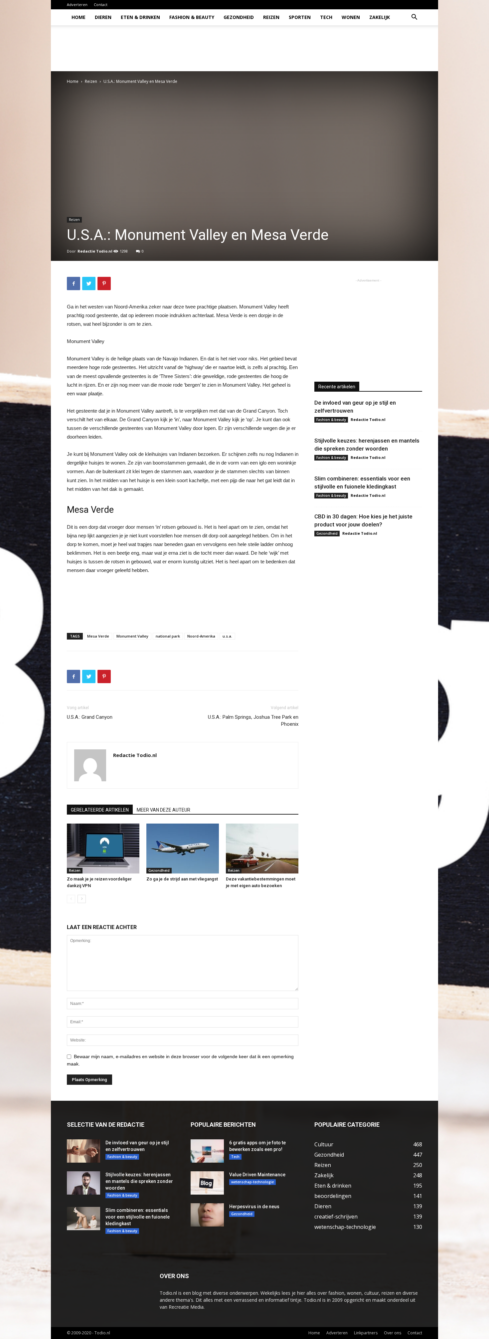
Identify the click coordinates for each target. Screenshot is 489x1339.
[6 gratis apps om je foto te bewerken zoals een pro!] (207, 1151)
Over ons (392, 1333)
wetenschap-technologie (252, 1182)
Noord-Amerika (201, 636)
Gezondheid (239, 17)
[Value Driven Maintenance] (207, 1183)
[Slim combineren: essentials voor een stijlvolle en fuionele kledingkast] (83, 1218)
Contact (100, 4)
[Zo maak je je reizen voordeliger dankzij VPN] (103, 848)
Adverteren (77, 4)
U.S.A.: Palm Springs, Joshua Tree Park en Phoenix (253, 720)
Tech (326, 17)
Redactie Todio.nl (95, 251)
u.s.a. (227, 636)
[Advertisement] (301, 48)
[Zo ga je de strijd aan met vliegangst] (182, 848)
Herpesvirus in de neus (254, 1206)
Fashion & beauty (191, 17)
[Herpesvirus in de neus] (207, 1215)
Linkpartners (366, 1333)
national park (168, 636)
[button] (414, 18)
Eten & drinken (140, 17)
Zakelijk (379, 17)
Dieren (103, 17)
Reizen (271, 17)
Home (78, 17)
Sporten (300, 17)
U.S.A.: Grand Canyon (89, 717)
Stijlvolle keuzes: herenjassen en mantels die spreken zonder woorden (139, 1181)
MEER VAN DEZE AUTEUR (163, 810)
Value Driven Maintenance (257, 1174)
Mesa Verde (98, 636)
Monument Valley (132, 636)
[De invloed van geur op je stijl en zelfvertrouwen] (83, 1151)
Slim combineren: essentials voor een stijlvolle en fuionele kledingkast (137, 1217)
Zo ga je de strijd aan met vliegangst (182, 878)
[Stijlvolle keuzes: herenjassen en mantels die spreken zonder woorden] (83, 1183)
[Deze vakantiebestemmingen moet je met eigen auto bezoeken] (262, 848)
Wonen (351, 17)
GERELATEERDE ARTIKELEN (100, 810)
